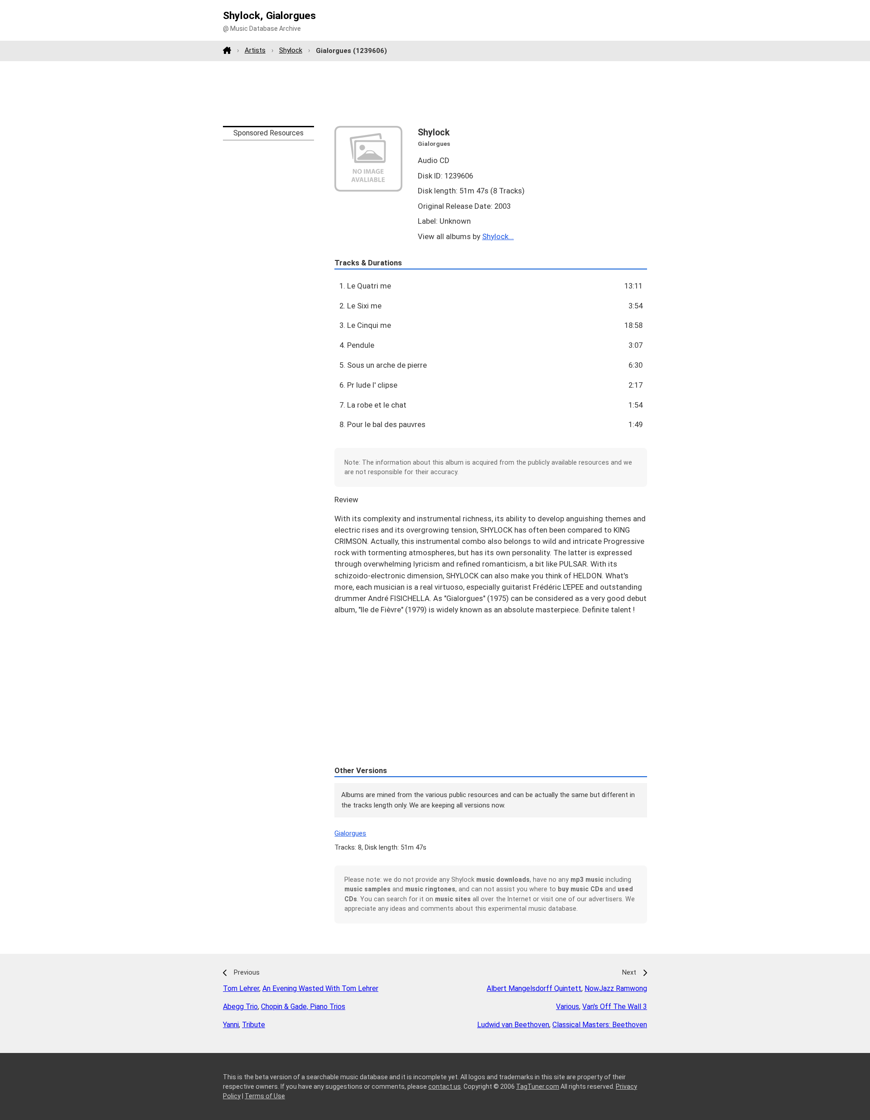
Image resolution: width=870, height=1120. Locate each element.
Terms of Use (265, 1096)
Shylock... (498, 236)
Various (567, 1006)
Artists (255, 50)
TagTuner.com (537, 1086)
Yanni (231, 1024)
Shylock (290, 50)
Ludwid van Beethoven (513, 1024)
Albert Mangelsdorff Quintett (534, 988)
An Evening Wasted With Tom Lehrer (320, 988)
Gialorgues (350, 833)
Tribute (253, 1024)
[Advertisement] (435, 93)
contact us (444, 1086)
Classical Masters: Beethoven (599, 1024)
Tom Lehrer (241, 988)
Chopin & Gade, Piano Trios (303, 1006)
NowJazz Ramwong (616, 988)
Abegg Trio (240, 1006)
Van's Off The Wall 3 (614, 1006)
